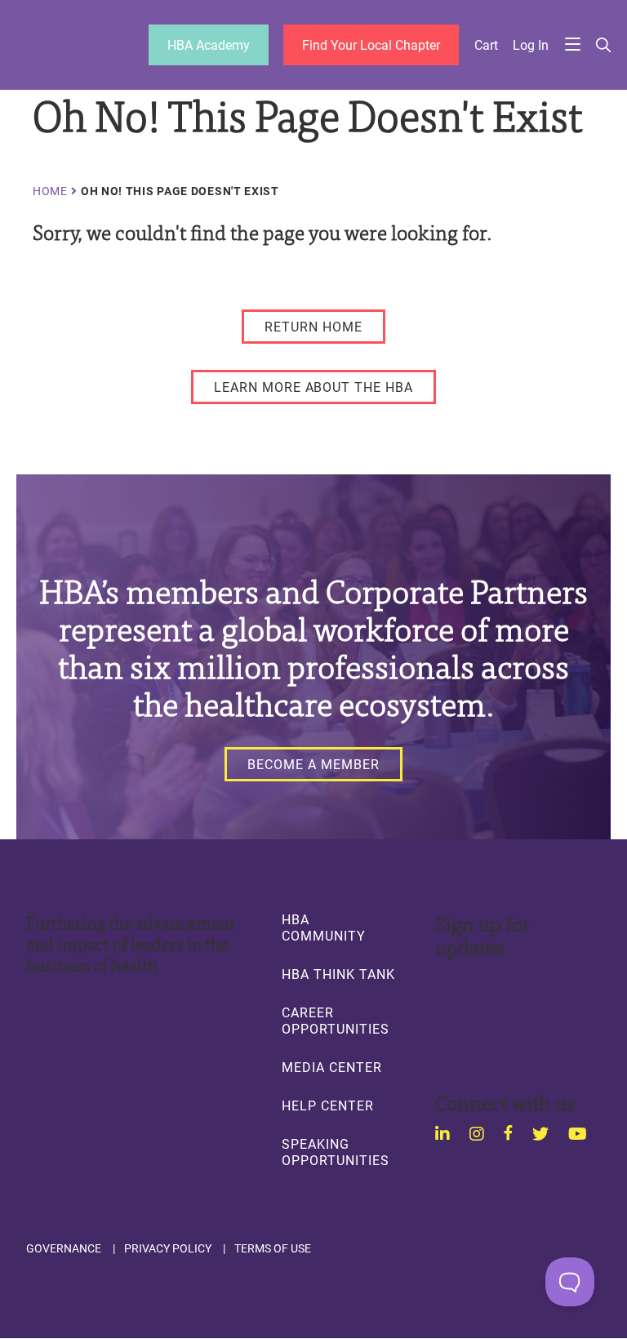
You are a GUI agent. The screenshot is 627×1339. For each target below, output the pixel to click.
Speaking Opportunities (335, 1152)
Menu (572, 45)
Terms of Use (272, 1248)
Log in (531, 45)
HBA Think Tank (338, 974)
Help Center (327, 1105)
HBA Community (323, 927)
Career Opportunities (335, 1020)
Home (50, 191)
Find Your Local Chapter (371, 44)
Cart (486, 45)
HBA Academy (208, 44)
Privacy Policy (167, 1248)
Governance (63, 1248)
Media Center (331, 1067)
